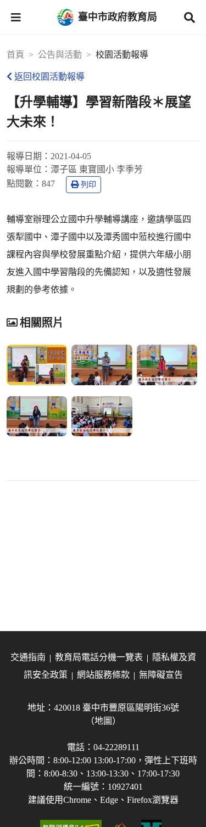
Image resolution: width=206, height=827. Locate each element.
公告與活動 (60, 54)
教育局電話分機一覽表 (99, 657)
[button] (16, 17)
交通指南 (28, 657)
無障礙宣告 (161, 674)
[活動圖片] (37, 365)
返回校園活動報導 (49, 76)
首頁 (15, 54)
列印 (88, 185)
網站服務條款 (103, 674)
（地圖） (103, 720)
